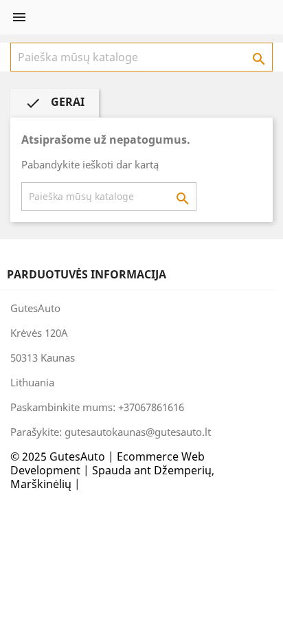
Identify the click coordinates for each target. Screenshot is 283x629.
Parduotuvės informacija (86, 274)
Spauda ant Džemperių (152, 470)
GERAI (54, 102)
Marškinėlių (40, 484)
